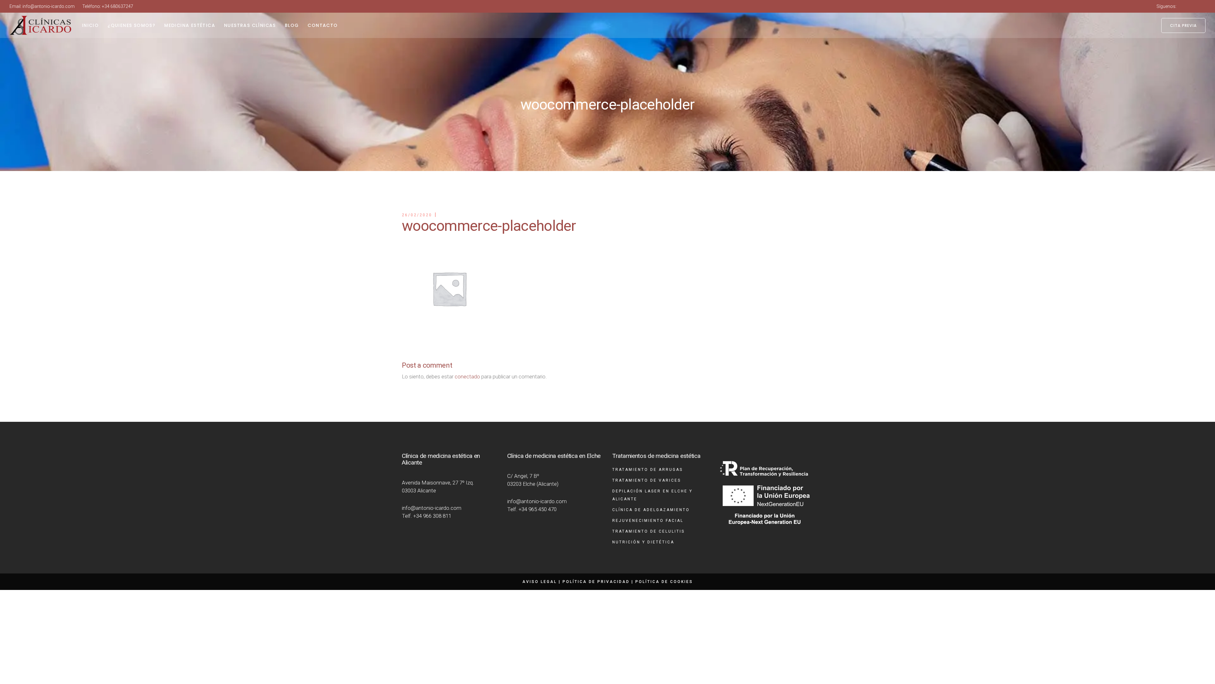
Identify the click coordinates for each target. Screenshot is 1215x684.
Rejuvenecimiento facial (647, 520)
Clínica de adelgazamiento (651, 510)
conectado (467, 376)
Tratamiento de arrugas (647, 469)
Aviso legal (539, 582)
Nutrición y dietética (643, 542)
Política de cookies (664, 582)
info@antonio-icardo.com (48, 6)
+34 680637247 (117, 6)
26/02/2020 (417, 215)
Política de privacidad (596, 582)
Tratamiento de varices (646, 480)
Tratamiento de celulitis (648, 531)
